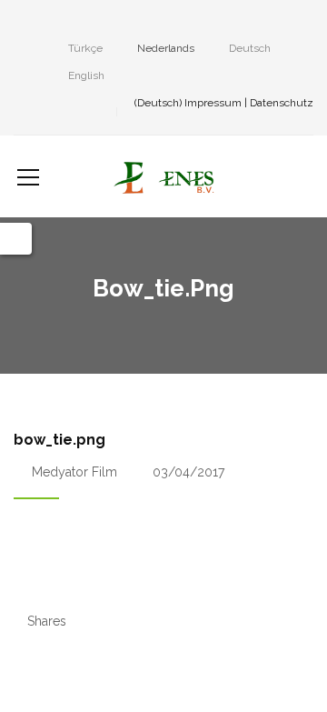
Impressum (213, 102)
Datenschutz (281, 102)
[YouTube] (100, 22)
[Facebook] (19, 22)
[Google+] (73, 22)
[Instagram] (46, 22)
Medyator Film (74, 472)
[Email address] (128, 22)
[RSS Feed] (155, 22)
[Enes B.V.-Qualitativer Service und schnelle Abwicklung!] (163, 176)
